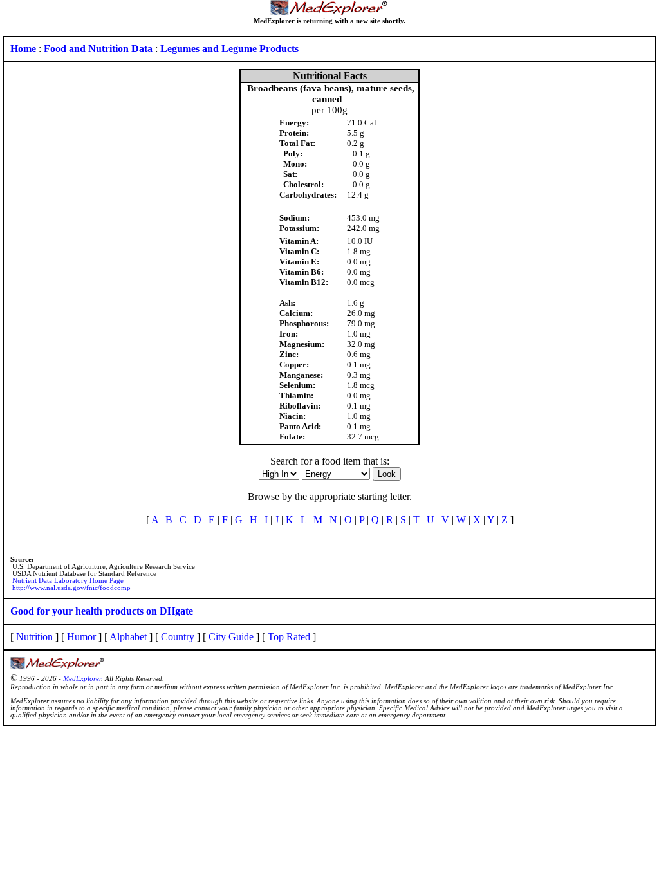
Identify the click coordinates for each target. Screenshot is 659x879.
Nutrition (34, 636)
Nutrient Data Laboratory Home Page (68, 580)
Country (177, 636)
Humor (81, 636)
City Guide (231, 636)
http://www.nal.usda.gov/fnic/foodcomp (71, 587)
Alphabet (128, 636)
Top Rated (289, 636)
